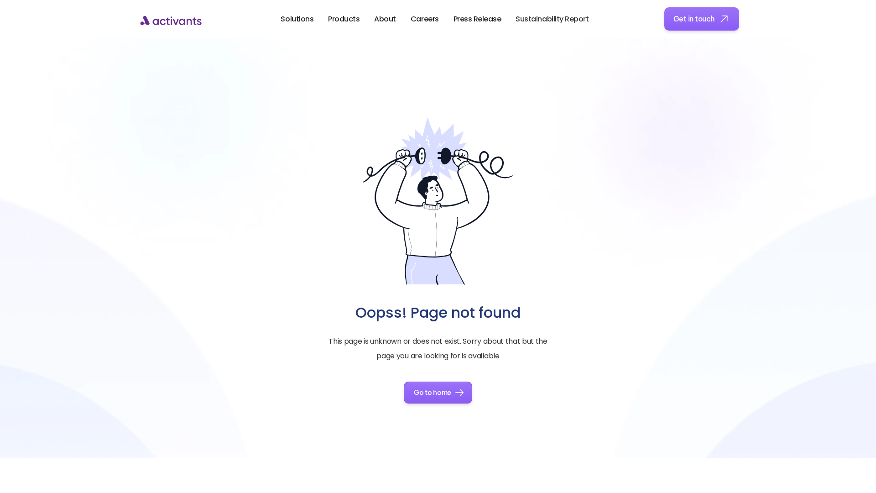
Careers (425, 19)
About (385, 19)
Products (344, 19)
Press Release (477, 19)
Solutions (297, 19)
